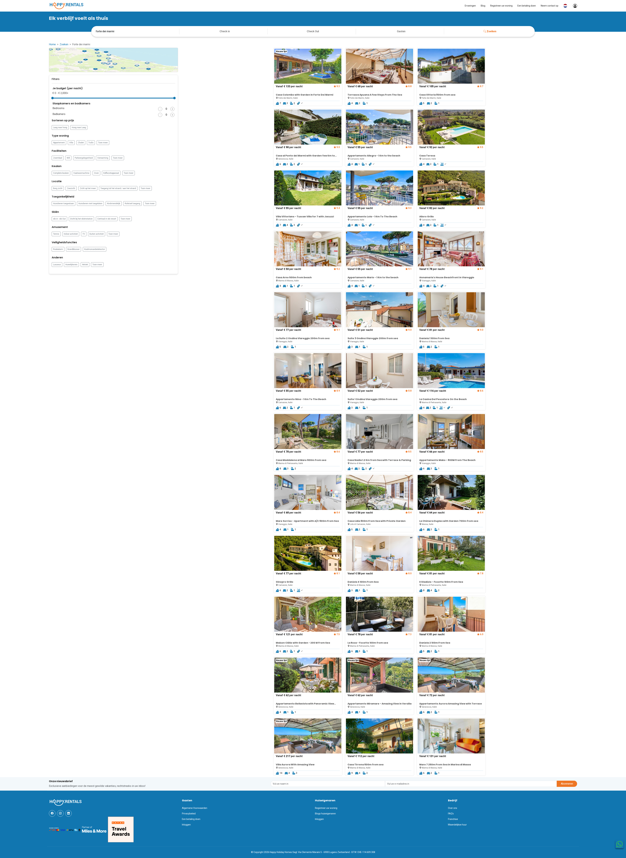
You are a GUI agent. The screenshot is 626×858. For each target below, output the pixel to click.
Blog (483, 5)
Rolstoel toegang (132, 203)
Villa (71, 142)
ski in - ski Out (59, 219)
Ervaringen (470, 5)
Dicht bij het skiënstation (81, 219)
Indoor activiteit (71, 234)
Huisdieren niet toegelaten (90, 203)
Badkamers (58, 114)
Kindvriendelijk (113, 203)
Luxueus (57, 264)
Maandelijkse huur (457, 824)
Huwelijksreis (71, 264)
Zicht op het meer (88, 188)
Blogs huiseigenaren (325, 813)
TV (83, 234)
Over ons (452, 808)
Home (52, 44)
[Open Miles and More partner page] (94, 829)
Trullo (90, 142)
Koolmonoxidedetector (94, 249)
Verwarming (102, 158)
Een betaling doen (526, 5)
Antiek (85, 264)
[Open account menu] (573, 6)
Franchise (453, 819)
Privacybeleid (189, 813)
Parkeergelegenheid (84, 158)
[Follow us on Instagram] (60, 813)
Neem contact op (549, 5)
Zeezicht (71, 188)
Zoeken (491, 31)
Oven (96, 173)
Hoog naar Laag (79, 127)
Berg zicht (57, 188)
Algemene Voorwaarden (194, 808)
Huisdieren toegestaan (63, 203)
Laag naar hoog (60, 127)
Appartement (59, 142)
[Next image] (337, 66)
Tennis (56, 234)
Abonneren (567, 783)
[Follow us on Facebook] (52, 813)
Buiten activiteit (96, 234)
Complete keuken (61, 173)
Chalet (81, 142)
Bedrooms (58, 108)
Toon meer (103, 142)
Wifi (68, 158)
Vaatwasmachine (81, 173)
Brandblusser (73, 249)
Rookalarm (58, 249)
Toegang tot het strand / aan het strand (118, 188)
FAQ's (451, 813)
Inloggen (186, 824)
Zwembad (57, 158)
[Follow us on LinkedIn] (68, 813)
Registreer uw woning (501, 5)
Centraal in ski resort (106, 219)
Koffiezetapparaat (111, 173)
